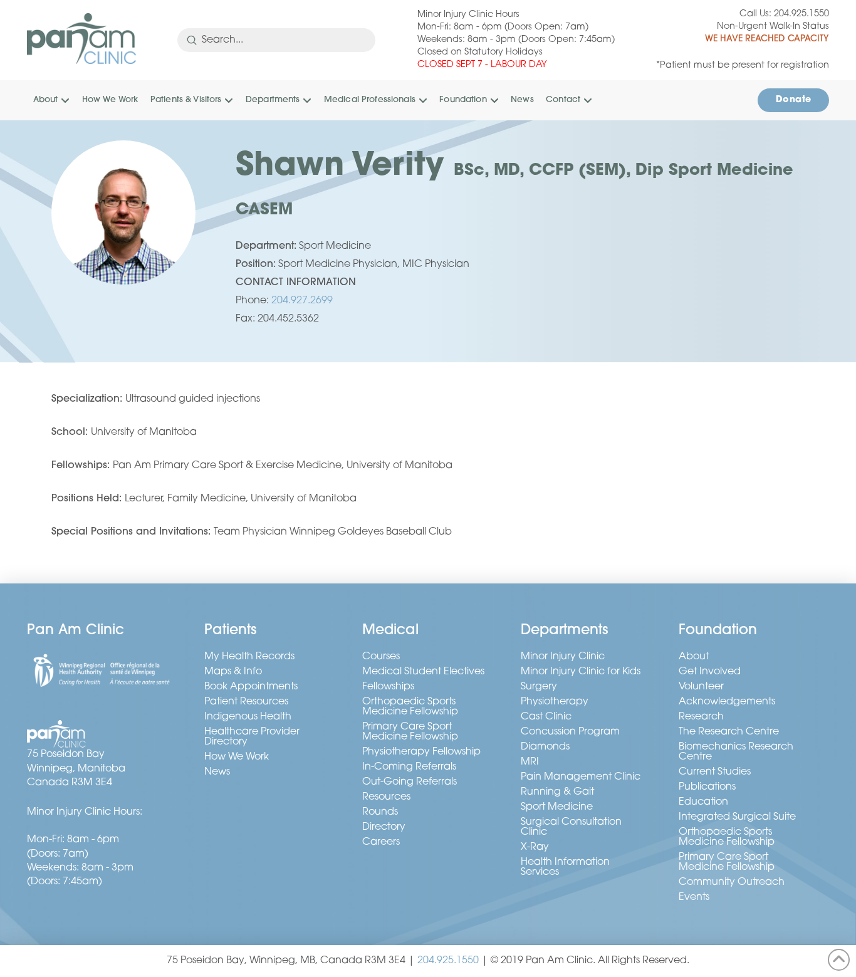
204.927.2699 (302, 301)
